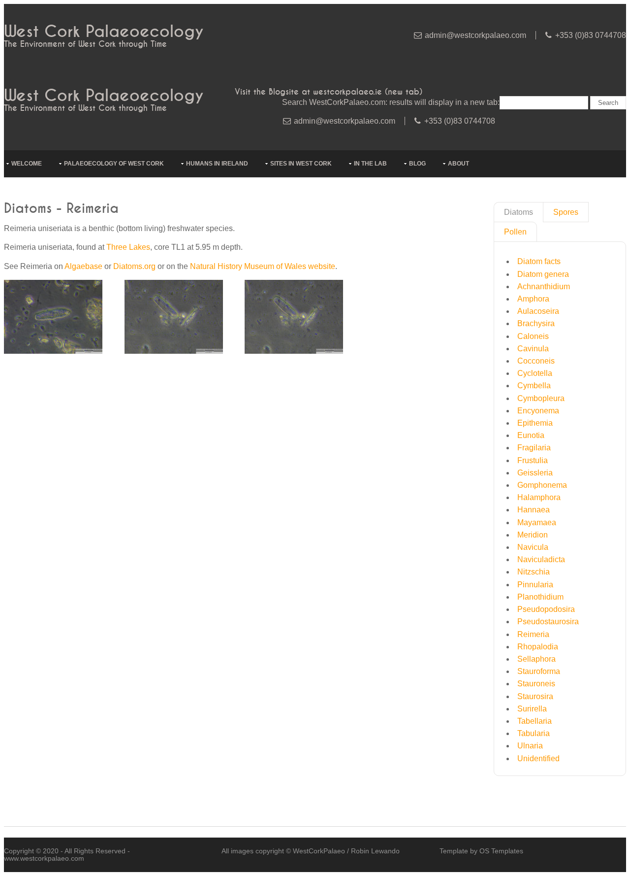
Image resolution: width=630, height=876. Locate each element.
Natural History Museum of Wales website (262, 266)
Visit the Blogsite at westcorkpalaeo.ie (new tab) (328, 92)
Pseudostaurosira (548, 621)
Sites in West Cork (301, 163)
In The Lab (370, 163)
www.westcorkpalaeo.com (44, 858)
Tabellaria (534, 721)
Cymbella (534, 385)
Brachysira (536, 323)
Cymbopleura (541, 398)
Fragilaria (534, 447)
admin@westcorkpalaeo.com (475, 35)
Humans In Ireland (217, 163)
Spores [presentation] (565, 212)
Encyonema (538, 410)
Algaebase (83, 266)
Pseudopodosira (546, 609)
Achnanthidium (543, 286)
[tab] (518, 212)
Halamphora (539, 497)
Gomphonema (542, 485)
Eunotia (530, 435)
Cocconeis (536, 361)
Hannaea (533, 509)
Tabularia (533, 733)
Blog (417, 163)
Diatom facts (539, 261)
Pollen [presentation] (515, 232)
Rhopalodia (537, 646)
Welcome (26, 163)
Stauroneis (536, 683)
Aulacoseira (538, 311)
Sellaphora (536, 659)
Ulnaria (530, 745)
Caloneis (533, 336)
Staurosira (535, 696)
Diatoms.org (134, 266)
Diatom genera (543, 274)
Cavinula (533, 348)
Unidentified (538, 758)
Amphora (533, 299)
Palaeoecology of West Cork (114, 163)
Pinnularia (535, 584)
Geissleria (535, 473)
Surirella (532, 709)
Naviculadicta (541, 559)
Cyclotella (534, 373)
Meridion (532, 535)
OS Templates (501, 851)
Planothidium (540, 597)
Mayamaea (536, 522)
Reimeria (533, 634)
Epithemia (535, 423)
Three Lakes (128, 247)
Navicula (532, 547)
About (458, 163)
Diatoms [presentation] (518, 212)
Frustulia (532, 460)
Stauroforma (538, 671)
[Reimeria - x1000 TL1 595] (53, 351)
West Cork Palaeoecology (104, 32)
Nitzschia (533, 572)
